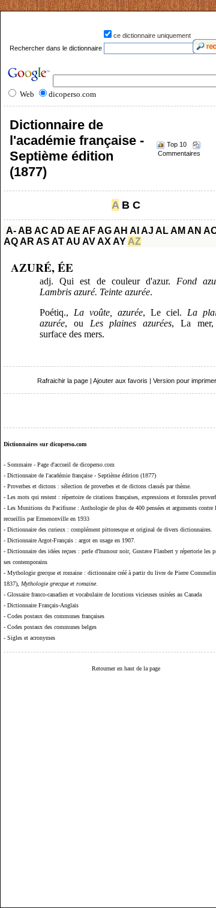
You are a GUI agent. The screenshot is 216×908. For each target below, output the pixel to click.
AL (162, 230)
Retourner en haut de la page (126, 668)
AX (104, 241)
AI (134, 230)
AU (73, 241)
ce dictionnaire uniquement (152, 35)
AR (27, 241)
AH (120, 230)
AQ (11, 241)
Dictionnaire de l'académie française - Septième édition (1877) (77, 148)
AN (194, 230)
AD (57, 230)
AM (177, 230)
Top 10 (177, 144)
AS (43, 241)
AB (25, 230)
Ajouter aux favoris (120, 380)
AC (41, 230)
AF (88, 230)
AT (58, 241)
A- (11, 230)
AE (73, 230)
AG (104, 230)
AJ (147, 230)
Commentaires (179, 153)
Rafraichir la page (62, 380)
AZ (134, 241)
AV (88, 241)
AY (119, 241)
